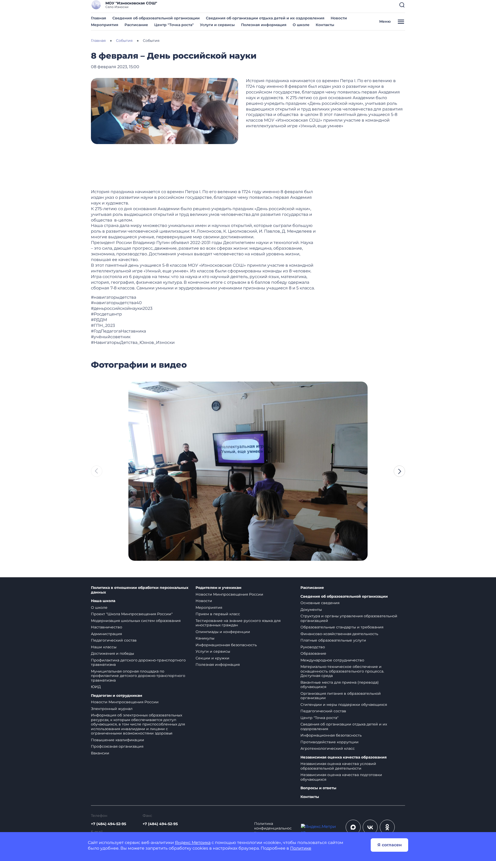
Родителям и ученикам (218, 588)
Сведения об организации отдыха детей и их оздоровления (265, 18)
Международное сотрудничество (332, 660)
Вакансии (100, 753)
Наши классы (104, 647)
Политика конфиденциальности (273, 828)
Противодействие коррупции (329, 742)
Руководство (312, 647)
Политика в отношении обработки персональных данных (139, 590)
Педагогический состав (114, 640)
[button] (402, 5)
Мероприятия (104, 24)
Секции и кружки (212, 658)
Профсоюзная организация (117, 746)
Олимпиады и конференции (223, 631)
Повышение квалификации (117, 740)
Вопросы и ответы (318, 788)
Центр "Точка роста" (174, 24)
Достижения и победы (112, 653)
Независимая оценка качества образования (343, 757)
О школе (301, 24)
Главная (98, 18)
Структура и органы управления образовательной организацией (348, 618)
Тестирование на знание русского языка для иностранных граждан (238, 623)
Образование (313, 653)
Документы (311, 609)
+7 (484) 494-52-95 (108, 823)
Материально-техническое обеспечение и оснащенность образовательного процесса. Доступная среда (342, 671)
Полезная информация (263, 24)
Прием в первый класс (218, 614)
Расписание (136, 24)
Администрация (106, 633)
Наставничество (106, 627)
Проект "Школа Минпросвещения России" (132, 614)
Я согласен (389, 844)
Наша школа (103, 601)
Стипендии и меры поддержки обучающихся (343, 704)
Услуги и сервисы (217, 24)
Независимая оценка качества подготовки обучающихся (341, 777)
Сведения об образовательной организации (156, 18)
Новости (339, 18)
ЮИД (96, 686)
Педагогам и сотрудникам (116, 695)
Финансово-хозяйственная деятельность (339, 633)
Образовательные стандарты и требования (341, 627)
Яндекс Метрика (193, 842)
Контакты (325, 24)
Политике (300, 848)
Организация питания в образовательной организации (340, 695)
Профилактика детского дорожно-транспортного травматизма (138, 662)
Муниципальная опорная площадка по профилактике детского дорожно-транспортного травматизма (138, 676)
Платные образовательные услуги (333, 640)
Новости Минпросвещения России (125, 702)
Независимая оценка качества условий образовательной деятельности (338, 766)
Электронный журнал (112, 708)
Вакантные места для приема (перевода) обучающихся (339, 684)
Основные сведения (319, 603)
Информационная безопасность (226, 645)
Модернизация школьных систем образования (136, 620)
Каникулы (205, 638)
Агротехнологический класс (327, 748)
